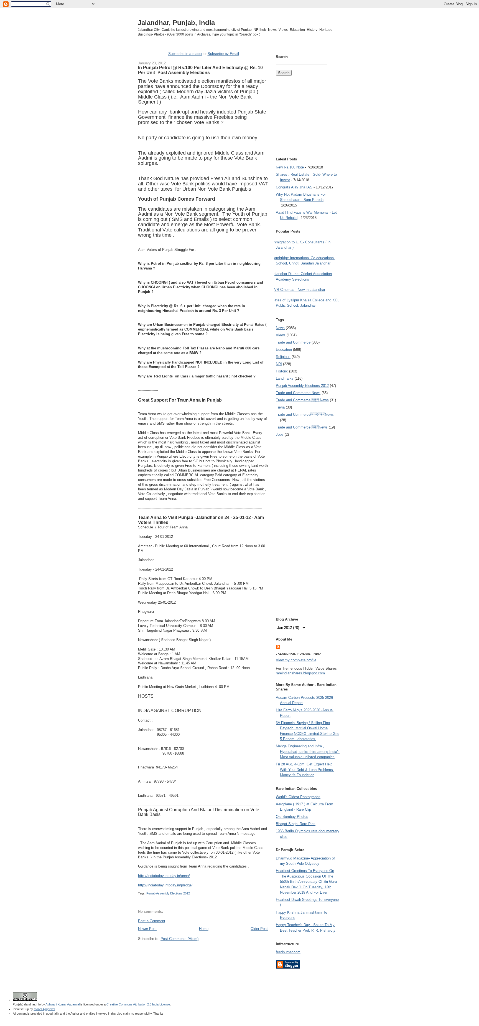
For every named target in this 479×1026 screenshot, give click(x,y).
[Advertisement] (203, 952)
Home (203, 929)
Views (281, 335)
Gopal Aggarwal (44, 1009)
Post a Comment (151, 921)
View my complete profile (296, 660)
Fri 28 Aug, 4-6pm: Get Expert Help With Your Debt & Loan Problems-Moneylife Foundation (305, 769)
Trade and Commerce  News (302, 400)
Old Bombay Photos (292, 817)
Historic (282, 371)
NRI (279, 364)
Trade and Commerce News (305, 414)
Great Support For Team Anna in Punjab (180, 399)
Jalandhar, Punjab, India (176, 22)
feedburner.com (288, 952)
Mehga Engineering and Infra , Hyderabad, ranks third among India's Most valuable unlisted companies (308, 751)
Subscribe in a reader (185, 54)
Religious (283, 357)
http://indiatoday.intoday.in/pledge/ (165, 885)
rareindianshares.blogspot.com (300, 673)
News (280, 328)
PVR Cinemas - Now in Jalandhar (298, 290)
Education (284, 349)
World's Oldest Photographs (298, 797)
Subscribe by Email (223, 54)
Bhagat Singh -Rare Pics (295, 824)
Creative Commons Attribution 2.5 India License (138, 1004)
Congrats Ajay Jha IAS (294, 187)
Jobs (280, 434)
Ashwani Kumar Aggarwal (62, 1004)
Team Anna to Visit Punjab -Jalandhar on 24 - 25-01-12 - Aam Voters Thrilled (201, 520)
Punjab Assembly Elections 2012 (168, 893)
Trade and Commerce (293, 342)
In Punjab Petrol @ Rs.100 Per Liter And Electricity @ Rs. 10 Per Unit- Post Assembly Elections (200, 70)
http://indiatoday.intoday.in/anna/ (164, 876)
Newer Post (147, 929)
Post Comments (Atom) (179, 939)
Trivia (280, 407)
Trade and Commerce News (298, 393)
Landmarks (285, 378)
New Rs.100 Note (290, 167)
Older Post (259, 929)
